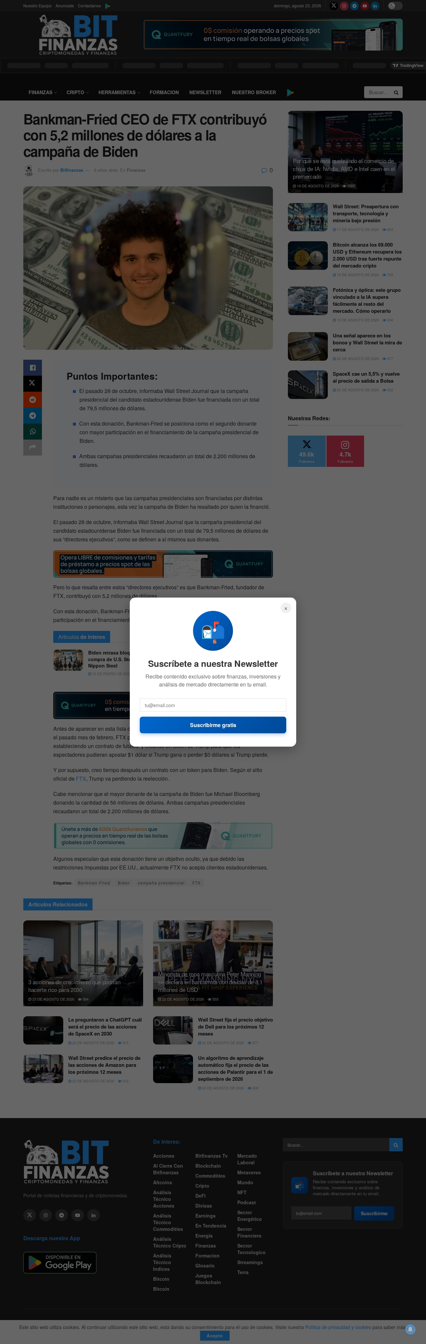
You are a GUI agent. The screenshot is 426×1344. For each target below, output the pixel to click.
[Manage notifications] (410, 1329)
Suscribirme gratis (213, 724)
